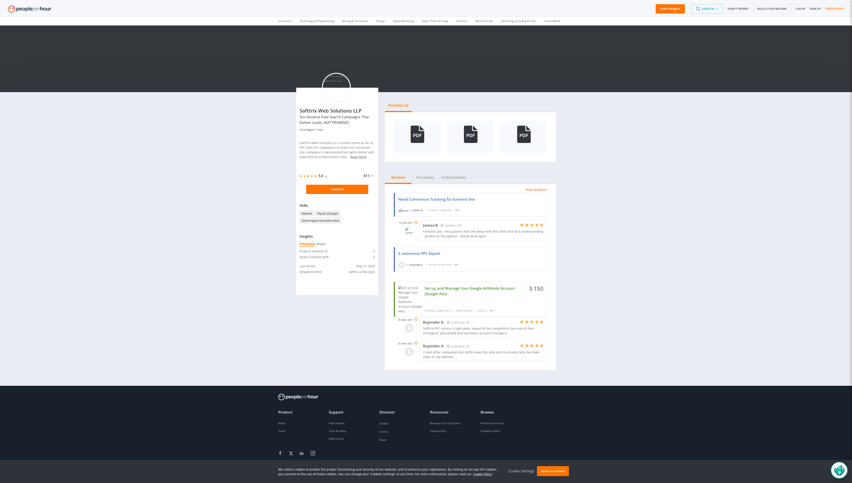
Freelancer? (834, 9)
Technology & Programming (317, 21)
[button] (707, 9)
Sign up (815, 9)
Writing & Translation (355, 21)
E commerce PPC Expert (419, 253)
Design (380, 21)
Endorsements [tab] (454, 177)
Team (281, 431)
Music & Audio (484, 21)
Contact (337, 189)
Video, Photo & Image (435, 21)
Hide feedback (536, 190)
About (282, 423)
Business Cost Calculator (445, 423)
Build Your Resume (772, 9)
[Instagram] (313, 453)
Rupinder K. (416, 264)
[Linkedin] (302, 453)
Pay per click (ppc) (328, 213)
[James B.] (403, 210)
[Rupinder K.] (401, 264)
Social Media (552, 21)
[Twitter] (291, 453)
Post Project (670, 9)
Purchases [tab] (425, 177)
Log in (800, 9)
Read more (358, 157)
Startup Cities (438, 431)
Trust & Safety (337, 431)
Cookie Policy (482, 474)
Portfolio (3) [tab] (398, 105)
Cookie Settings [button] (521, 471)
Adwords (307, 213)
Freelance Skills (490, 431)
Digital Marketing (403, 21)
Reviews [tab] (398, 177)
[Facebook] (281, 453)
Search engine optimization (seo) (320, 220)
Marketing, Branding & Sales (518, 21)
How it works (738, 9)
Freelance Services (492, 423)
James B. (418, 210)
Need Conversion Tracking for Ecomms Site (436, 199)
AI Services (285, 21)
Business (461, 21)
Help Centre (336, 439)
